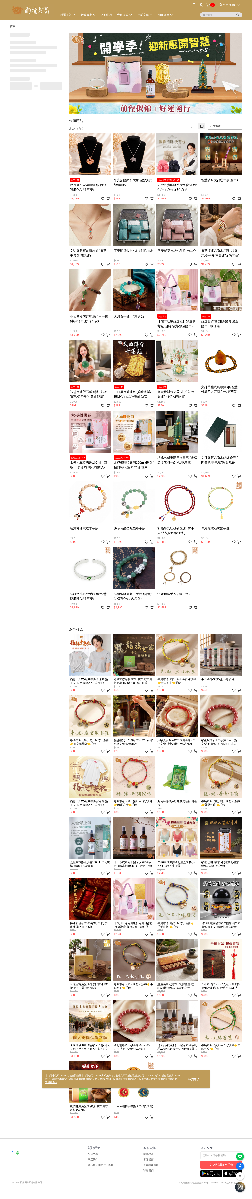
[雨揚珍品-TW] (32, 10)
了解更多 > (51, 1082)
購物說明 (148, 1154)
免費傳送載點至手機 (221, 1164)
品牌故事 (93, 1154)
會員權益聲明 (151, 1165)
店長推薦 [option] (215, 126)
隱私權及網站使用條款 (100, 1165)
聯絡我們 (148, 1170)
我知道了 (193, 1079)
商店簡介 (93, 1159)
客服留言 (148, 1159)
